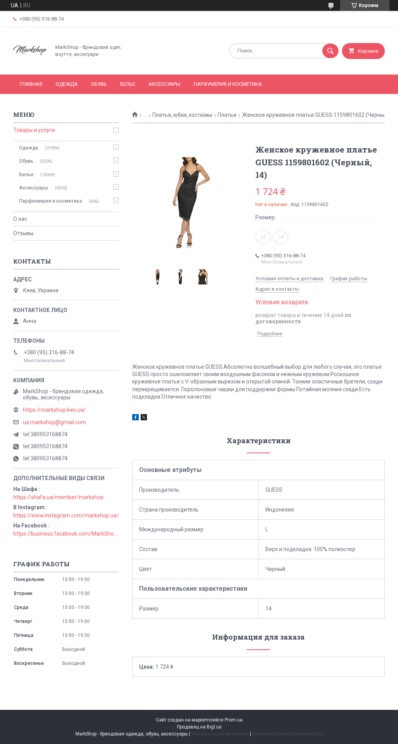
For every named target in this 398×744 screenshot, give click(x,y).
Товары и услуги (34, 130)
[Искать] (330, 50)
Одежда (67, 84)
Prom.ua (234, 720)
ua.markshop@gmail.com (54, 422)
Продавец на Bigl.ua (199, 727)
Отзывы (23, 233)
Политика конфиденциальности (287, 734)
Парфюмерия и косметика (50, 201)
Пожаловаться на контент (220, 734)
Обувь (99, 84)
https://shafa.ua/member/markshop (58, 497)
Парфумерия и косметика (228, 84)
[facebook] (135, 418)
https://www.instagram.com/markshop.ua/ (66, 515)
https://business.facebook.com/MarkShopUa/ (66, 534)
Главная (31, 84)
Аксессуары (164, 84)
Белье (127, 84)
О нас (20, 219)
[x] (144, 418)
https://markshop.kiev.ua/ (54, 410)
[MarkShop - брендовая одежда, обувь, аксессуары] (29, 65)
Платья (227, 115)
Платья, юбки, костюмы (182, 115)
